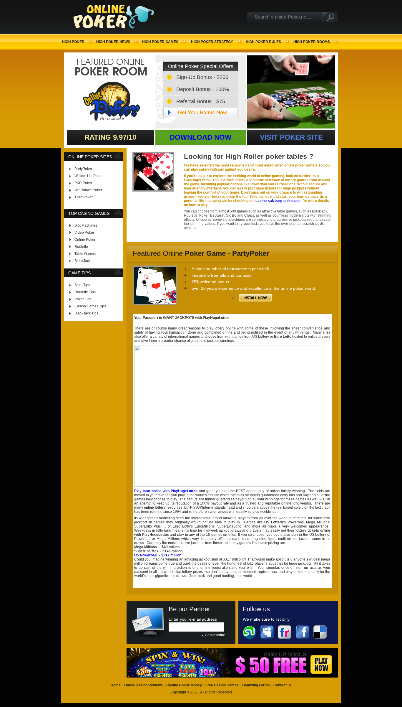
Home (116, 685)
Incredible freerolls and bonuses (221, 275)
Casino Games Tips (90, 306)
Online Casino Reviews (143, 685)
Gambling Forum (256, 685)
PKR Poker (83, 183)
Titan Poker (83, 197)
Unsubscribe (215, 635)
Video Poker (84, 232)
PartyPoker (83, 169)
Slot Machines (85, 225)
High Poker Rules (263, 42)
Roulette (81, 247)
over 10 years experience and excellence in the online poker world (253, 288)
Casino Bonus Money (184, 685)
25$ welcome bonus (210, 281)
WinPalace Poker (88, 190)
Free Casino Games (222, 685)
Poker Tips (83, 299)
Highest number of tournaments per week (230, 268)
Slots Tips (82, 285)
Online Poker (84, 240)
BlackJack (82, 261)
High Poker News (113, 42)
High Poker (73, 42)
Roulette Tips (85, 292)
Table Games (85, 254)
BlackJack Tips (86, 313)
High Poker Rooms (311, 42)
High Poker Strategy (212, 42)
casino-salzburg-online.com (278, 201)
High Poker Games (160, 42)
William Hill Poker (88, 176)
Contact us (282, 685)
